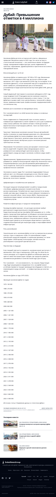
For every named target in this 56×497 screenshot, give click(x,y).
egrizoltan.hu (51, 493)
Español (45, 476)
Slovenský (46, 479)
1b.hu (47, 493)
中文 (34, 476)
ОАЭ (22, 470)
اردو (41, 476)
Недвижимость (44, 470)
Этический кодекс (39, 487)
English (29, 476)
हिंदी (37, 476)
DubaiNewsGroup (12, 462)
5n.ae (38, 493)
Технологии (27, 470)
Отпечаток (29, 485)
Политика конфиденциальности (39, 485)
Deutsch (35, 479)
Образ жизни (16, 470)
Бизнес (10, 470)
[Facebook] (3, 478)
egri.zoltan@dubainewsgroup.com (45, 409)
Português (51, 476)
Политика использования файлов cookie (26, 487)
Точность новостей (48, 487)
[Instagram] (6, 478)
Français (29, 479)
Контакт (24, 485)
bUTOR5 (31, 493)
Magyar (40, 479)
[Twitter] (9, 478)
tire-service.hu (43, 493)
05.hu (35, 493)
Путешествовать (35, 470)
